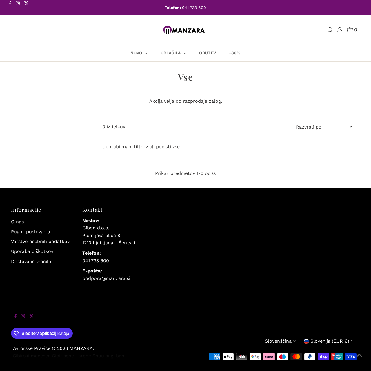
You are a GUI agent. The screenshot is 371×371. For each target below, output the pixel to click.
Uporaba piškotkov (32, 251)
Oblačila (171, 52)
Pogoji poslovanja (30, 231)
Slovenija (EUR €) (329, 341)
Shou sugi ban (108, 356)
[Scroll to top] (359, 359)
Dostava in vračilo (31, 261)
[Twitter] (26, 8)
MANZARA (81, 348)
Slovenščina (278, 341)
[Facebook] (10, 8)
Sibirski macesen (32, 356)
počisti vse (168, 146)
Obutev (207, 52)
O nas (17, 222)
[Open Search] (330, 29)
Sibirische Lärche (71, 356)
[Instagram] (17, 8)
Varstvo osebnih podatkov (40, 241)
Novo (136, 52)
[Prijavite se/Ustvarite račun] (339, 29)
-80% (234, 52)
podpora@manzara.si (106, 278)
